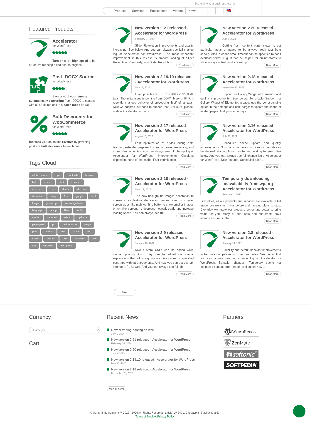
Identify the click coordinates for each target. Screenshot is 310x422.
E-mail (189, 4)
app (58, 175)
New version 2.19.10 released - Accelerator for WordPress (153, 359)
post (34, 231)
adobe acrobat (40, 175)
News (192, 10)
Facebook (115, 4)
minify (79, 210)
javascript (52, 203)
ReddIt (131, 4)
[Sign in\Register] (278, 8)
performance (70, 224)
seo (63, 231)
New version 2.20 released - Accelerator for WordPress (150, 349)
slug (89, 231)
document (37, 196)
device (66, 189)
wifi (34, 245)
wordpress (66, 245)
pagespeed (38, 224)
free (66, 196)
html (93, 196)
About (211, 10)
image (35, 203)
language (37, 210)
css (53, 189)
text (65, 238)
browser (89, 175)
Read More (185, 65)
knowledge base (74, 203)
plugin (87, 224)
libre (66, 210)
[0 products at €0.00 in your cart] (270, 8)
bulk (34, 182)
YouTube (110, 4)
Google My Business (105, 4)
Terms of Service (145, 416)
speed (35, 238)
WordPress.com (152, 4)
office (67, 217)
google (79, 196)
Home (107, 10)
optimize (82, 217)
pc (53, 224)
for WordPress (61, 45)
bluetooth (73, 175)
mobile (35, 217)
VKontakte (168, 4)
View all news (116, 388)
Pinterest (142, 4)
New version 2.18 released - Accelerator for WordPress (150, 369)
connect (75, 182)
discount (82, 189)
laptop (53, 210)
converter (37, 189)
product (49, 231)
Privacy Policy (166, 416)
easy (53, 196)
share (76, 231)
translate (79, 238)
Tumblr (147, 4)
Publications (158, 10)
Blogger (157, 4)
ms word (52, 217)
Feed (183, 4)
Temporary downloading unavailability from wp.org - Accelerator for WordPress (249, 183)
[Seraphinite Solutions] (50, 8)
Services (138, 10)
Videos (178, 10)
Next (125, 292)
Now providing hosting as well (132, 330)
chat (61, 182)
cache (47, 182)
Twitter (121, 4)
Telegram (162, 4)
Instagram (126, 4)
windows (48, 245)
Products (120, 10)
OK (178, 4)
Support (203, 10)
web (94, 238)
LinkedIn (136, 4)
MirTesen (173, 4)
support (51, 238)
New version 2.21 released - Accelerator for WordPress (150, 339)
